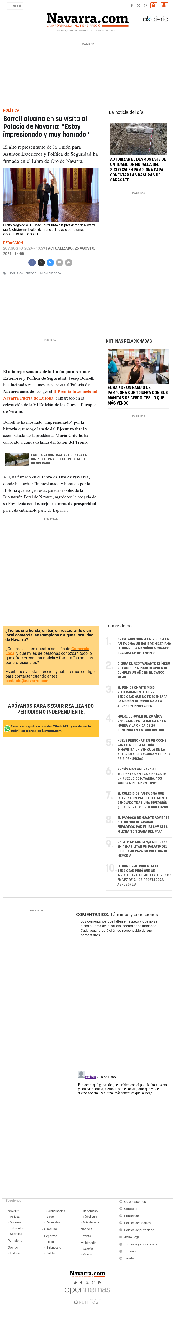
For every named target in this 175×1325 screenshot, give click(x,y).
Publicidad (131, 1216)
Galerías (88, 1248)
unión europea (50, 273)
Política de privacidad (139, 1230)
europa (31, 273)
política (16, 273)
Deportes (50, 1236)
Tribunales (17, 1228)
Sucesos (15, 1222)
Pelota (50, 1253)
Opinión (13, 1247)
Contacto (130, 1209)
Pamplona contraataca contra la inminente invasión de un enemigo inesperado (59, 459)
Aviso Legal (132, 1237)
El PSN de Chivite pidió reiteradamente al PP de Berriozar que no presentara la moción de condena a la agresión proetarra (142, 697)
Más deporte (91, 1222)
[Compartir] (32, 262)
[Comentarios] (68, 262)
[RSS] (99, 1282)
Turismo (130, 1251)
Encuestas (53, 1222)
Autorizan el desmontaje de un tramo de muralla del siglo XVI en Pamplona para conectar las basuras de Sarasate (138, 170)
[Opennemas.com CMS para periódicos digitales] (87, 1294)
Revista (86, 1236)
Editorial (15, 1253)
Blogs (50, 1216)
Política (15, 1216)
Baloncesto (53, 1247)
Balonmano (90, 1211)
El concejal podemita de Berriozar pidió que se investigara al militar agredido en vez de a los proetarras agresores (144, 875)
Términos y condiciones (134, 914)
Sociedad (16, 1234)
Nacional (87, 1229)
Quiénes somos (135, 1202)
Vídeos (87, 1254)
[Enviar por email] (59, 262)
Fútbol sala (90, 1216)
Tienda (129, 1258)
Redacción (13, 243)
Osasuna (50, 1229)
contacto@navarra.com (27, 680)
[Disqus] (123, 1003)
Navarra (13, 1211)
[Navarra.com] (87, 19)
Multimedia (88, 1243)
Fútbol (50, 1242)
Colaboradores (55, 1211)
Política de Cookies (137, 1223)
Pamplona (15, 1241)
